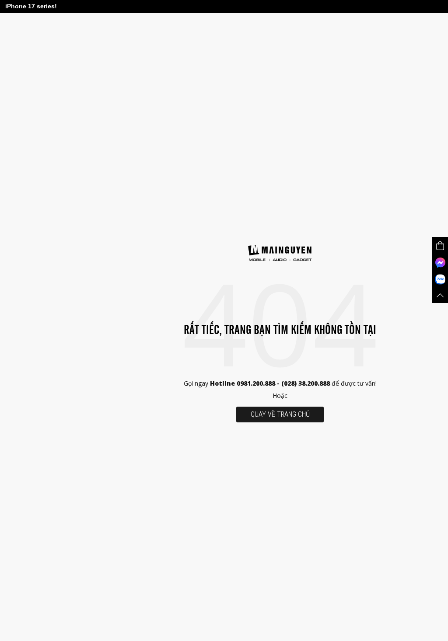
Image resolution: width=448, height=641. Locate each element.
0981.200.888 (256, 383)
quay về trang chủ (280, 414)
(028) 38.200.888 (306, 383)
